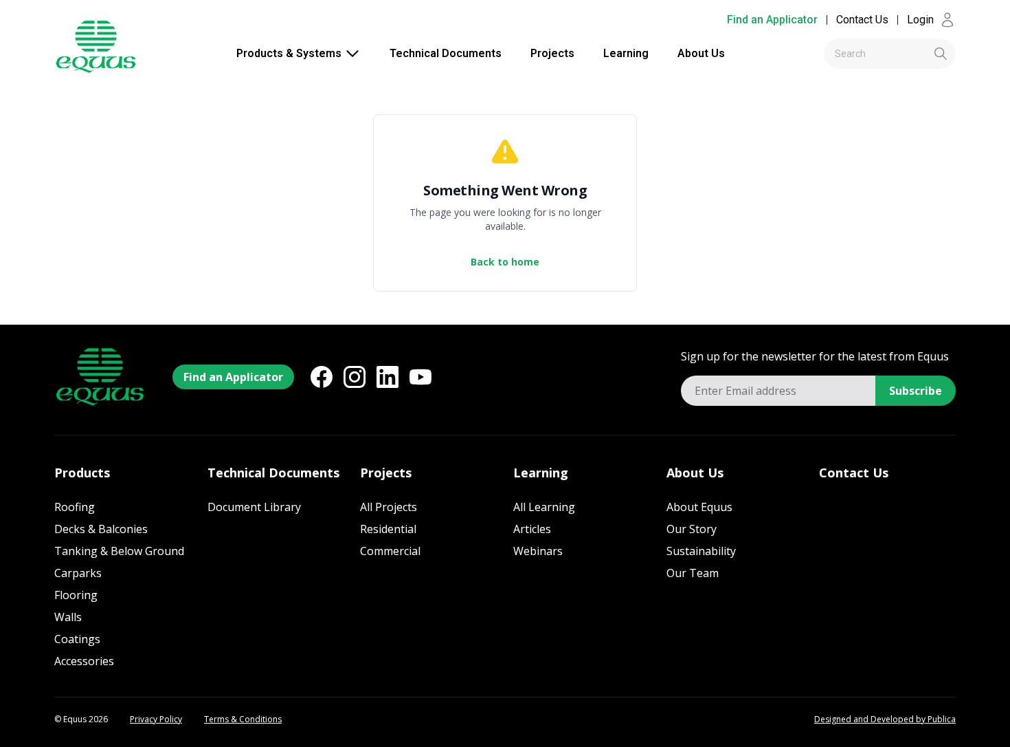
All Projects (388, 507)
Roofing (74, 507)
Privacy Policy (156, 719)
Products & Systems (288, 53)
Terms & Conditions (243, 719)
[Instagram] (355, 377)
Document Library (254, 507)
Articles (532, 529)
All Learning (544, 507)
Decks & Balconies (101, 529)
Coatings (77, 639)
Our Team (692, 573)
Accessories (84, 661)
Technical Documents (446, 53)
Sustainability (701, 551)
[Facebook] (322, 377)
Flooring (76, 595)
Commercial (390, 551)
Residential (388, 529)
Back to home (505, 261)
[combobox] (890, 54)
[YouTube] (420, 377)
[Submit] (917, 54)
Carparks (78, 573)
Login (920, 19)
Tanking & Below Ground (119, 551)
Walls (68, 617)
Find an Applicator (772, 19)
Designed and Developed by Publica (885, 719)
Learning (626, 53)
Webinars (538, 551)
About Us (701, 53)
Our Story (691, 529)
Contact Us (862, 19)
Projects (552, 53)
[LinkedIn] (388, 377)
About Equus (699, 507)
